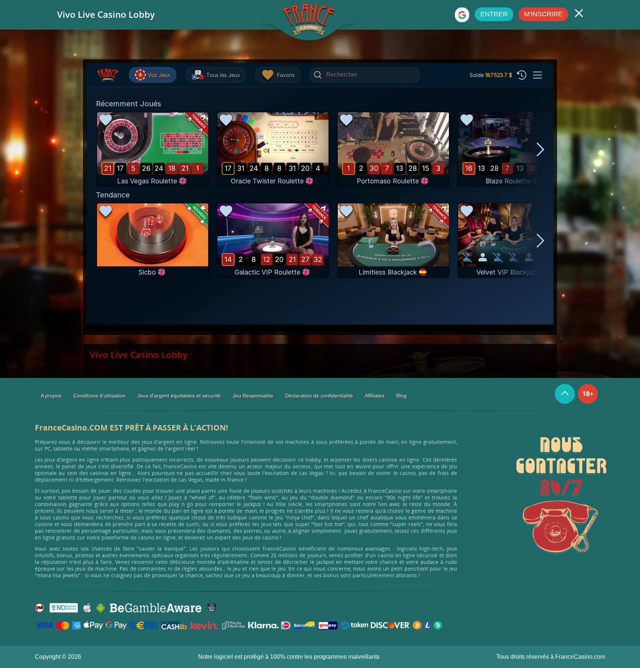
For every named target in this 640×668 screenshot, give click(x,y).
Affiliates (374, 396)
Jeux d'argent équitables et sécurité (179, 396)
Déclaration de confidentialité (319, 396)
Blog (401, 396)
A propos (51, 396)
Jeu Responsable (253, 396)
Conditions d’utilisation (99, 396)
